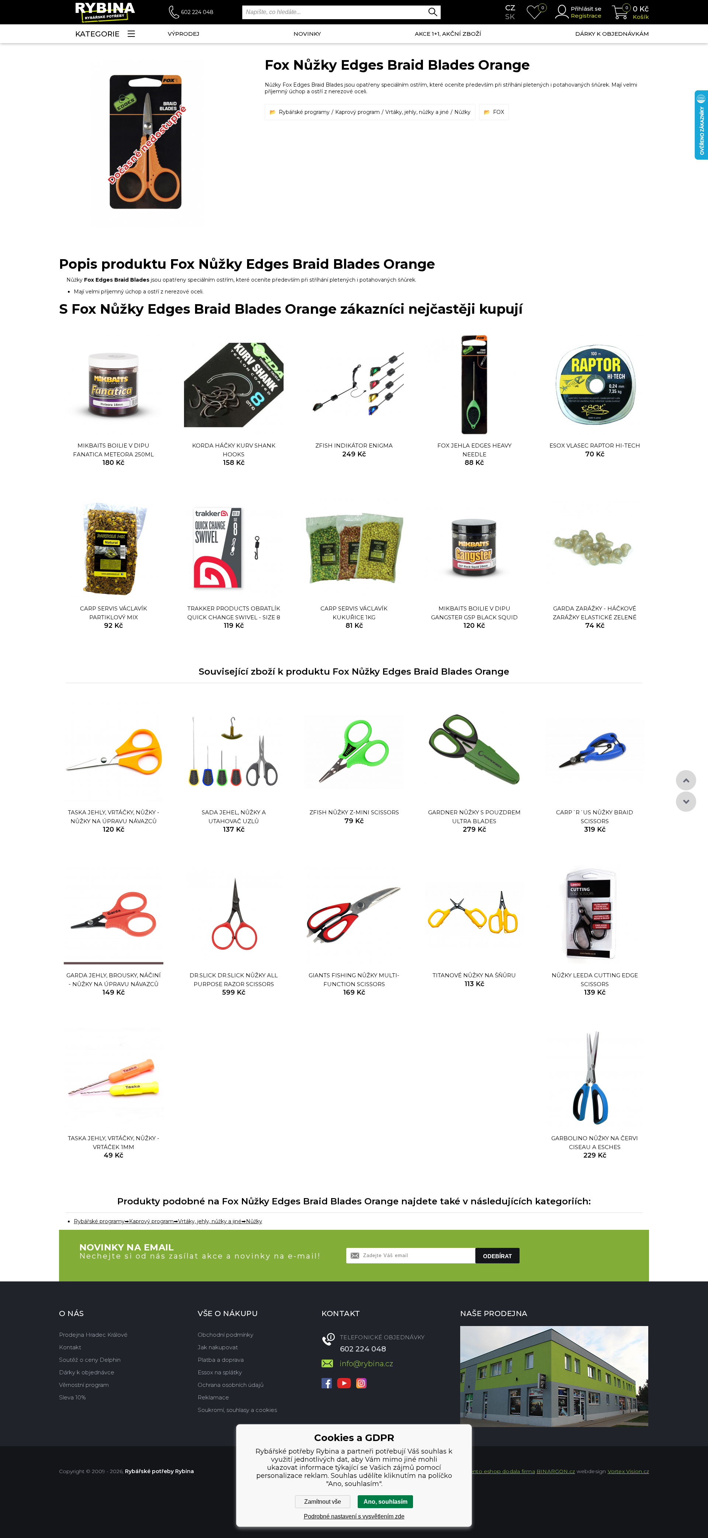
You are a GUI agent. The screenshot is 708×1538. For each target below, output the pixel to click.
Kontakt (70, 1347)
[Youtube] (344, 1384)
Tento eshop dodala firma (501, 1471)
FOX (498, 112)
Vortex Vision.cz (628, 1471)
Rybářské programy (304, 112)
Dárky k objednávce (86, 1372)
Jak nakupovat (218, 1347)
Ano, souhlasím (385, 1502)
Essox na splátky (220, 1372)
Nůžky (462, 112)
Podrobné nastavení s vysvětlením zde (354, 1516)
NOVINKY (307, 33)
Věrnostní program (84, 1384)
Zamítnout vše (322, 1502)
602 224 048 (197, 12)
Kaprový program (357, 112)
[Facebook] (327, 1384)
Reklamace (213, 1397)
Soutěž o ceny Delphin (90, 1359)
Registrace (586, 15)
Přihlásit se (586, 8)
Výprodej (183, 33)
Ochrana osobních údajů (231, 1384)
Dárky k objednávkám (612, 33)
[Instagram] (361, 1384)
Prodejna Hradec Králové (93, 1334)
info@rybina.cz (366, 1363)
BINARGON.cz (556, 1471)
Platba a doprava (221, 1359)
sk (510, 16)
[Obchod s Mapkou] (554, 1376)
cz (510, 7)
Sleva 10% (72, 1397)
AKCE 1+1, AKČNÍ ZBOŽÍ (448, 33)
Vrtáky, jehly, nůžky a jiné (417, 112)
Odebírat (497, 1256)
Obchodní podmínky (225, 1334)
